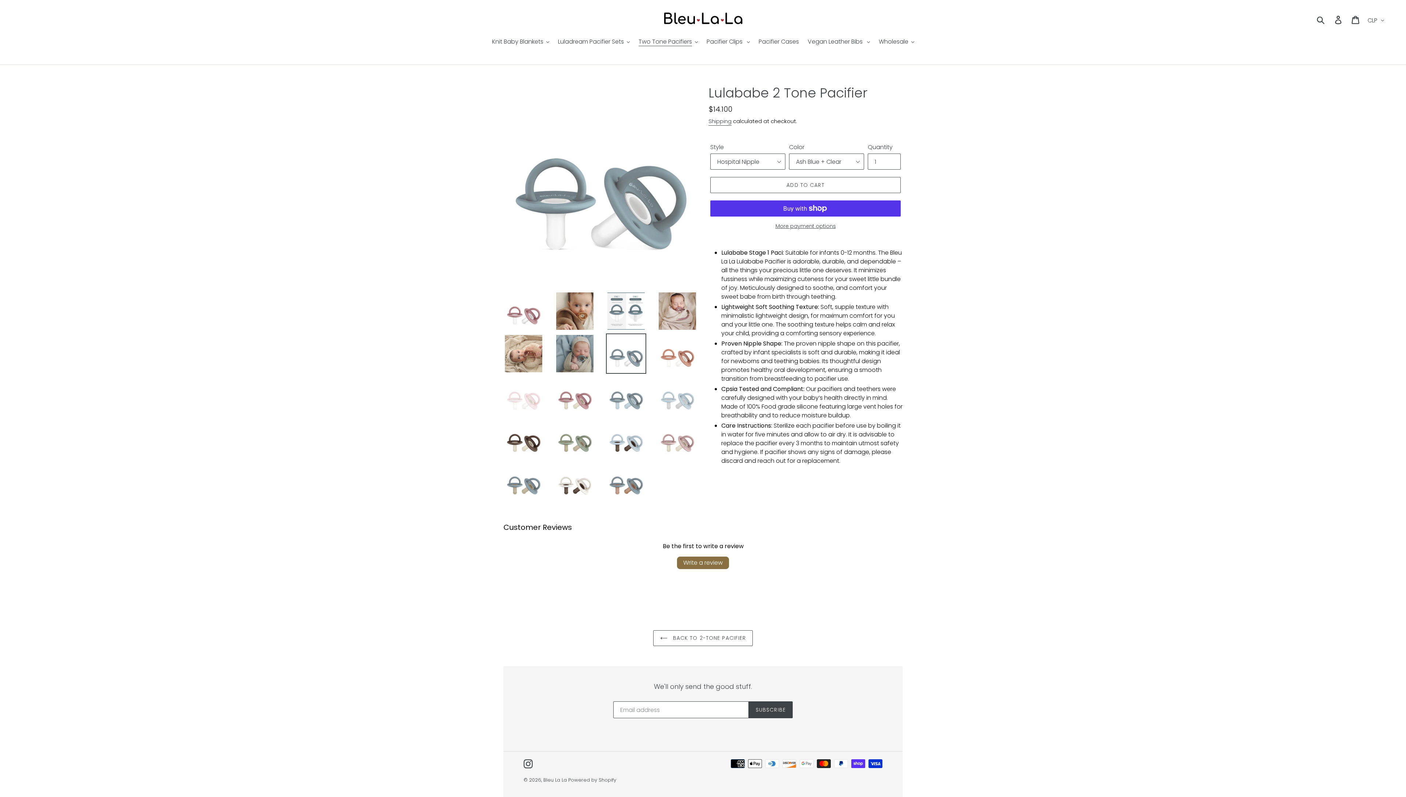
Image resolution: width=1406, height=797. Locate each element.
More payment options (805, 226)
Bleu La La (555, 779)
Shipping (720, 121)
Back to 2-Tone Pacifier (708, 638)
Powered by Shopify (592, 779)
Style (717, 147)
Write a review (703, 562)
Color (796, 147)
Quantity (880, 147)
